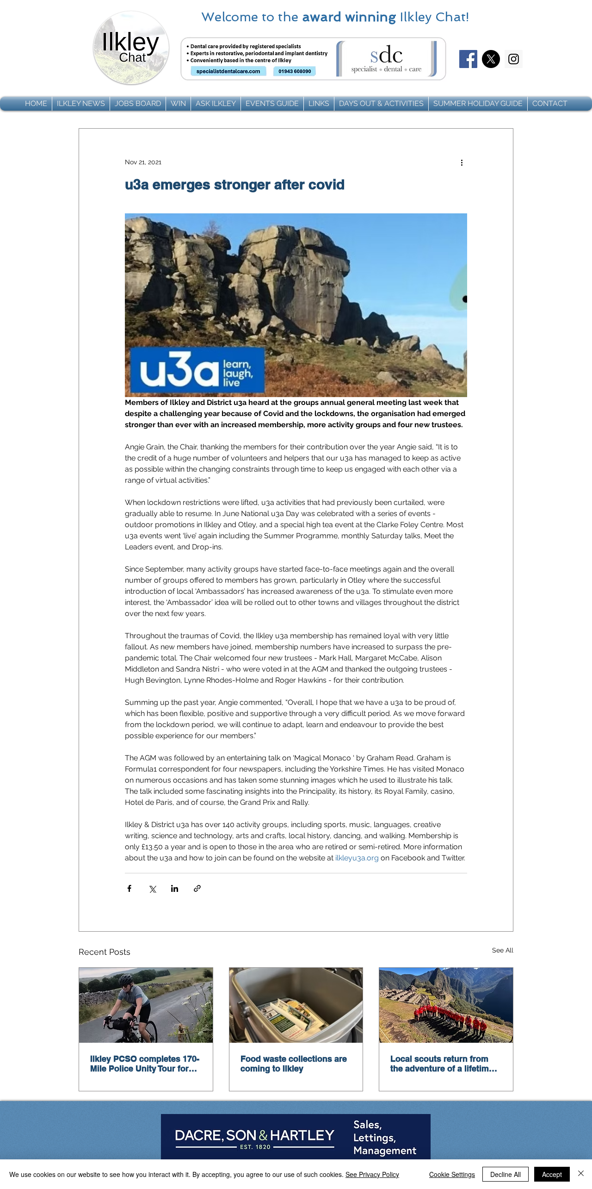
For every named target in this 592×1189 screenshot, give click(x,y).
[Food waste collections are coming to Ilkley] (296, 1005)
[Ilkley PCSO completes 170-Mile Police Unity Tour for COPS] (146, 1005)
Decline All (505, 1174)
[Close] (580, 1174)
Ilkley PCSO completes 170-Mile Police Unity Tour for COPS (144, 1063)
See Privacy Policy (372, 1174)
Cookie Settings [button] (452, 1174)
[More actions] (461, 162)
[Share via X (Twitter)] (152, 888)
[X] (491, 59)
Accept (552, 1174)
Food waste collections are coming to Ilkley (293, 1063)
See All (502, 950)
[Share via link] (197, 888)
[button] (81, 104)
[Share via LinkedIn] (174, 888)
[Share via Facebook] (129, 888)
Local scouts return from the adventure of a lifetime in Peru (441, 1063)
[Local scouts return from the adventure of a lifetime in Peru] (446, 1005)
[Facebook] (468, 59)
